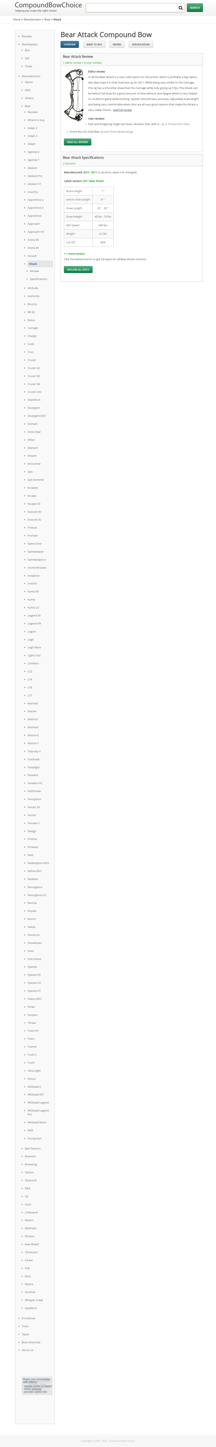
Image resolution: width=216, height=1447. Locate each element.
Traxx (31, 1038)
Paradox (33, 775)
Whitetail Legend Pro (38, 1112)
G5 (26, 1196)
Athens (29, 98)
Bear (47, 19)
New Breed (32, 1244)
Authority (34, 296)
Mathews (30, 1228)
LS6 (30, 687)
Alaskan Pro (35, 176)
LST (30, 695)
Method (33, 719)
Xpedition (31, 1308)
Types (25, 1334)
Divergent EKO (37, 416)
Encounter (34, 464)
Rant (31, 855)
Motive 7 (33, 743)
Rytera (29, 1284)
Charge (32, 336)
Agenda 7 (33, 160)
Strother (30, 1292)
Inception (34, 575)
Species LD (34, 983)
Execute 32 (34, 519)
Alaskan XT (34, 184)
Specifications (38, 279)
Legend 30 (34, 615)
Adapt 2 (32, 128)
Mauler (32, 711)
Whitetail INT (36, 1094)
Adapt (31, 144)
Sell (27, 58)
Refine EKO (35, 871)
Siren (31, 951)
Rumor (32, 919)
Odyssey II (34, 751)
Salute (31, 927)
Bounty (32, 304)
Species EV (34, 975)
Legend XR (34, 623)
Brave (31, 320)
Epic (30, 472)
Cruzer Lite (34, 392)
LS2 (30, 671)
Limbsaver (31, 1212)
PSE (27, 1268)
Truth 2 (32, 1055)
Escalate (33, 488)
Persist (32, 815)
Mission (30, 1236)
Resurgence (35, 887)
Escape (32, 496)
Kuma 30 (33, 591)
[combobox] (135, 7)
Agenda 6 (33, 152)
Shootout (34, 935)
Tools (25, 1326)
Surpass (33, 1015)
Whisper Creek (34, 1300)
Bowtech (30, 1156)
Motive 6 (33, 735)
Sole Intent (34, 959)
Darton (29, 1172)
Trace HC (33, 1030)
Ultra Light (34, 1071)
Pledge (32, 831)
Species (32, 967)
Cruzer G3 (34, 376)
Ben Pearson (33, 1148)
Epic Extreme (36, 480)
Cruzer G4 (34, 384)
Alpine (29, 82)
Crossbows (28, 1318)
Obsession (31, 1252)
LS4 (30, 679)
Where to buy (36, 120)
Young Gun (35, 1138)
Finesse (32, 527)
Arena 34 (33, 248)
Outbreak (34, 759)
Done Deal (34, 432)
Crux (31, 352)
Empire (32, 456)
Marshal (33, 703)
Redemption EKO (38, 863)
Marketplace (29, 44)
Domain (33, 424)
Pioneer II (34, 823)
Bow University (31, 1342)
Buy (27, 50)
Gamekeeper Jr (37, 559)
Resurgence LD (37, 895)
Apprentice (34, 216)
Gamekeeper (36, 551)
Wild (30, 1130)
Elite (27, 1188)
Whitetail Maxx (37, 1122)
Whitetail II (34, 1087)
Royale (32, 911)
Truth (31, 1063)
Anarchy (33, 192)
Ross (28, 1276)
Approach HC (36, 232)
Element (33, 448)
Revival (32, 903)
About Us (27, 1350)
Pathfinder (34, 791)
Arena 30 (33, 240)
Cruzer (32, 360)
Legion (32, 631)
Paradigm (34, 767)
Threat (32, 1023)
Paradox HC (35, 783)
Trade (28, 66)
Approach (34, 224)
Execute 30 (34, 512)
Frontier (33, 535)
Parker (29, 1260)
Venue (32, 1079)
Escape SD (34, 504)
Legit (31, 639)
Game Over (35, 543)
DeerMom (34, 400)
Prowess (33, 847)
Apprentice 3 (35, 208)
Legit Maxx (34, 647)
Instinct (32, 583)
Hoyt (28, 1204)
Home (16, 19)
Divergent (34, 408)
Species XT (34, 991)
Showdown (35, 943)
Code (31, 344)
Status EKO (35, 999)
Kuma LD (33, 607)
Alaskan (32, 168)
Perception (34, 799)
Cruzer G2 (34, 368)
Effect (31, 440)
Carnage (33, 328)
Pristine (32, 839)
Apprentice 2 (35, 200)
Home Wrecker (37, 567)
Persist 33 (34, 807)
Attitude (33, 288)
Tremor (32, 1047)
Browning (31, 1164)
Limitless (33, 663)
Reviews (27, 36)
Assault (32, 256)
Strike (31, 1007)
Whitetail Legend (38, 1102)
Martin (29, 1220)
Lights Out (34, 655)
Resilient (33, 879)
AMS (28, 90)
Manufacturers (32, 19)
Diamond (30, 1180)
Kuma (31, 599)
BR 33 (31, 312)
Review (34, 271)
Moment (33, 727)
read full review (122, 110)
